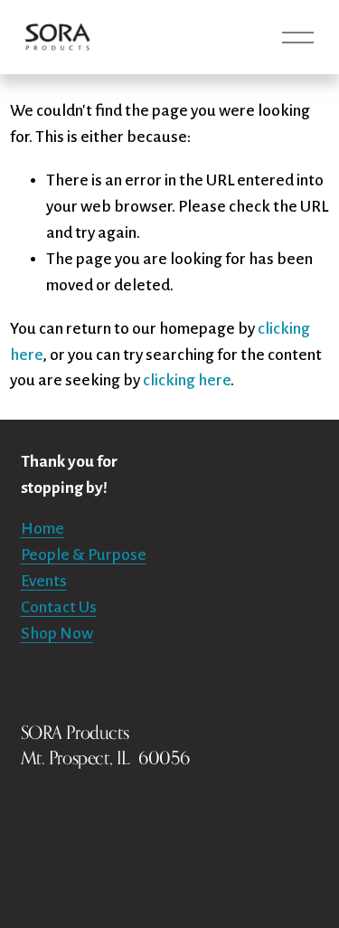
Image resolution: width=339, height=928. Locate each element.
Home (42, 528)
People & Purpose (83, 554)
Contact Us (59, 607)
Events (44, 581)
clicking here (187, 380)
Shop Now (57, 633)
